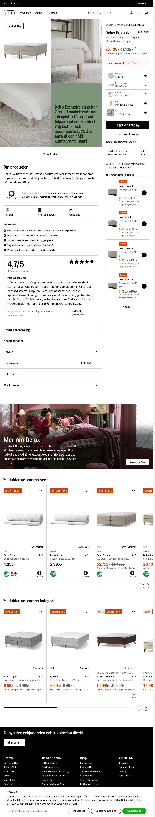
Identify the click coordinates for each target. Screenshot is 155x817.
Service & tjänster (50, 767)
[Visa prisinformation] (135, 47)
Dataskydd (9, 784)
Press (6, 775)
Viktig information (89, 779)
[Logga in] (132, 13)
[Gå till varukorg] (146, 13)
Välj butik (142, 152)
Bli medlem (14, 742)
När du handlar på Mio (53, 784)
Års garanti (74, 214)
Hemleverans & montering (55, 771)
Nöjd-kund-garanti (89, 784)
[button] (76, 51)
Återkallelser (86, 775)
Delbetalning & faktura (53, 775)
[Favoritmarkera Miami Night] (40, 611)
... (106, 24)
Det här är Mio (11, 762)
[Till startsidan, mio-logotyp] (9, 12)
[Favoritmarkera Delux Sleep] (40, 490)
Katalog (122, 771)
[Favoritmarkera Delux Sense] (86, 490)
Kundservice (86, 762)
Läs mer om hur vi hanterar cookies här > (27, 810)
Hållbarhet (9, 771)
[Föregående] (139, 586)
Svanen (9, 214)
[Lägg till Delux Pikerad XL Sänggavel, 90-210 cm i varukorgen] (144, 192)
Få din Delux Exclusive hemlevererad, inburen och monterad (127, 165)
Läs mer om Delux (138, 462)
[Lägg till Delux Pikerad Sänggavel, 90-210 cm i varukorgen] (144, 286)
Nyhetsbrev (124, 775)
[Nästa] (146, 586)
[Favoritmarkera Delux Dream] (133, 490)
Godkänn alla (134, 810)
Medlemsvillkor (126, 767)
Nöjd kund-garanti (47, 214)
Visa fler (127, 306)
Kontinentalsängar (118, 24)
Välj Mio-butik (140, 3)
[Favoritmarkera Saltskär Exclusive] (133, 611)
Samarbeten (10, 779)
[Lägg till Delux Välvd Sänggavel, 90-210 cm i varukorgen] (144, 223)
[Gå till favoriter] (139, 13)
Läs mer (133, 141)
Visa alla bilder (13, 26)
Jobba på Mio (10, 767)
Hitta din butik (49, 762)
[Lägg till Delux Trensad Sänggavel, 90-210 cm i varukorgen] (144, 255)
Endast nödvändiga (106, 810)
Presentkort (48, 779)
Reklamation (86, 767)
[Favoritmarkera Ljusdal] (86, 611)
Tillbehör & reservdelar (91, 771)
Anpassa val (79, 810)
